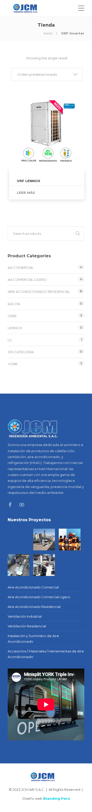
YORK (13, 364)
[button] (47, 74)
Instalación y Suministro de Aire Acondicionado (33, 638)
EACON (14, 304)
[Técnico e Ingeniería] (69, 539)
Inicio (48, 33)
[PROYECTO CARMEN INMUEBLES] (18, 539)
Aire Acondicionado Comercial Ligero (39, 597)
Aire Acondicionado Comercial (33, 587)
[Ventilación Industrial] (18, 565)
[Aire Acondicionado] (44, 539)
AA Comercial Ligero (27, 279)
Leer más (26, 193)
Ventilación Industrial (25, 616)
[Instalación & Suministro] (44, 565)
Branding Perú (56, 798)
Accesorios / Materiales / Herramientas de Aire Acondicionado (46, 654)
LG (10, 340)
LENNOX (15, 328)
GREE (12, 316)
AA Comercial (20, 267)
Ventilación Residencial (27, 626)
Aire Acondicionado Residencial (39, 292)
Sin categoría (21, 352)
